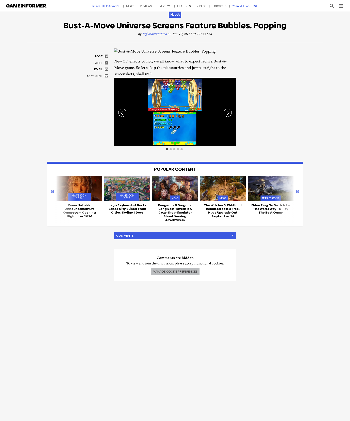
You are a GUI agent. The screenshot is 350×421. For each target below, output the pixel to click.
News (130, 6)
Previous (52, 192)
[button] (232, 81)
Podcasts (219, 6)
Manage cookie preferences (175, 271)
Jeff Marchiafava (154, 34)
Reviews (146, 6)
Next (298, 192)
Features (184, 6)
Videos (202, 6)
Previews (164, 6)
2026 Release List (245, 6)
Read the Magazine (106, 6)
